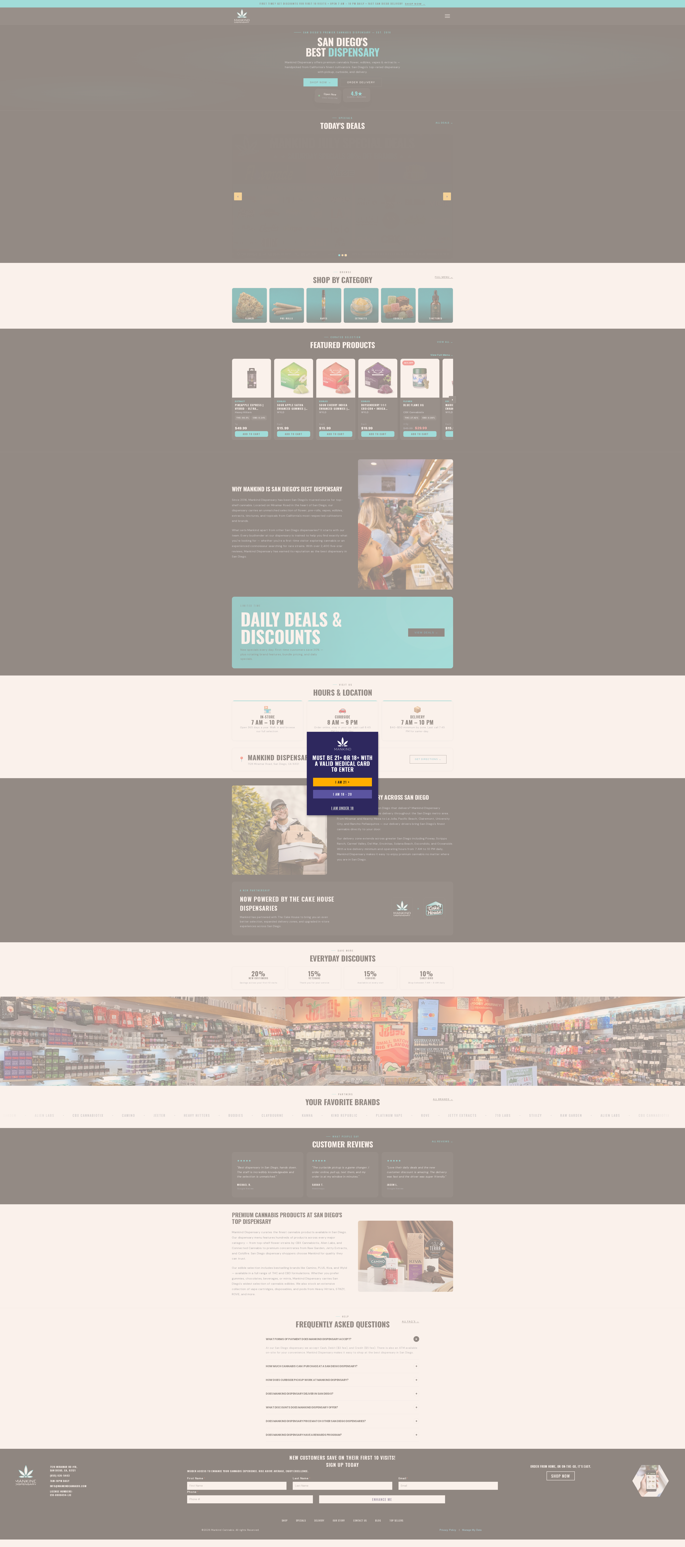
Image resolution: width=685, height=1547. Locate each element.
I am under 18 (342, 808)
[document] (342, 773)
